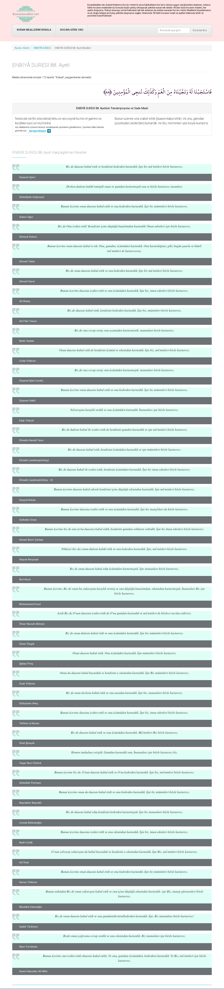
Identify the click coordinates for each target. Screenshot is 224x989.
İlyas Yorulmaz (28, 946)
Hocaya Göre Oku (71, 29)
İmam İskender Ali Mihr (33, 971)
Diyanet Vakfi (27, 400)
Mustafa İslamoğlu (30, 906)
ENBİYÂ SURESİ (42, 48)
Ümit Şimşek (26, 743)
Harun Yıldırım (28, 882)
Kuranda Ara (200, 30)
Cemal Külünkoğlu (30, 822)
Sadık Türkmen (28, 926)
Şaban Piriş (26, 663)
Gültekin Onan (28, 519)
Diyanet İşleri (27, 177)
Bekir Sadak (26, 341)
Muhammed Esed (30, 604)
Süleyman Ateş (28, 703)
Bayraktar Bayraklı (30, 802)
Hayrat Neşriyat (28, 559)
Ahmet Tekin (27, 261)
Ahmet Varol (27, 281)
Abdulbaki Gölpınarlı (31, 197)
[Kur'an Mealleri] (25, 14)
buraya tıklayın (37, 131)
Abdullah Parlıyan (30, 782)
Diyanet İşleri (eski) (31, 380)
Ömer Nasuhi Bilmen (32, 623)
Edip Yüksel (26, 420)
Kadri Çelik (26, 842)
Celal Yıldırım (27, 360)
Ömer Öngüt (26, 643)
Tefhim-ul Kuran (29, 723)
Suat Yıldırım (27, 683)
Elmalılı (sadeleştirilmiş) (34, 460)
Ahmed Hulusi (28, 236)
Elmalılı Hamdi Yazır (31, 440)
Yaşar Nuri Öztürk (30, 763)
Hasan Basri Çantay (31, 539)
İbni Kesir (25, 579)
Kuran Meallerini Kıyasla (34, 29)
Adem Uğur (26, 217)
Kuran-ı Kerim (22, 48)
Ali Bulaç (24, 301)
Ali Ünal (24, 862)
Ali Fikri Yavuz (28, 321)
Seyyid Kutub (27, 500)
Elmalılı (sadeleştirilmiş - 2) (36, 480)
